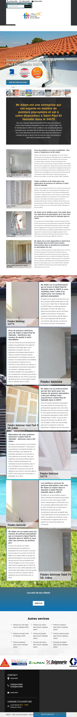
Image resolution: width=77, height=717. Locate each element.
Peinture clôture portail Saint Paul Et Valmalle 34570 (61, 636)
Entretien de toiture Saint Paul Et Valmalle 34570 (40, 644)
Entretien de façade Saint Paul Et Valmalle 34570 (60, 644)
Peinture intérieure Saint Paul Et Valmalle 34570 (20, 644)
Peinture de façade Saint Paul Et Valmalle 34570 (40, 636)
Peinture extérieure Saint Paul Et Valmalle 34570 (60, 627)
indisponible (13, 1)
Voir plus (38, 603)
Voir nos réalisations (18, 82)
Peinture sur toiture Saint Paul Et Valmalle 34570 (40, 627)
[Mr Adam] (32, 15)
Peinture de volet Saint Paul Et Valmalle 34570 (21, 626)
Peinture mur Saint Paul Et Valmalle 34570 (21, 635)
